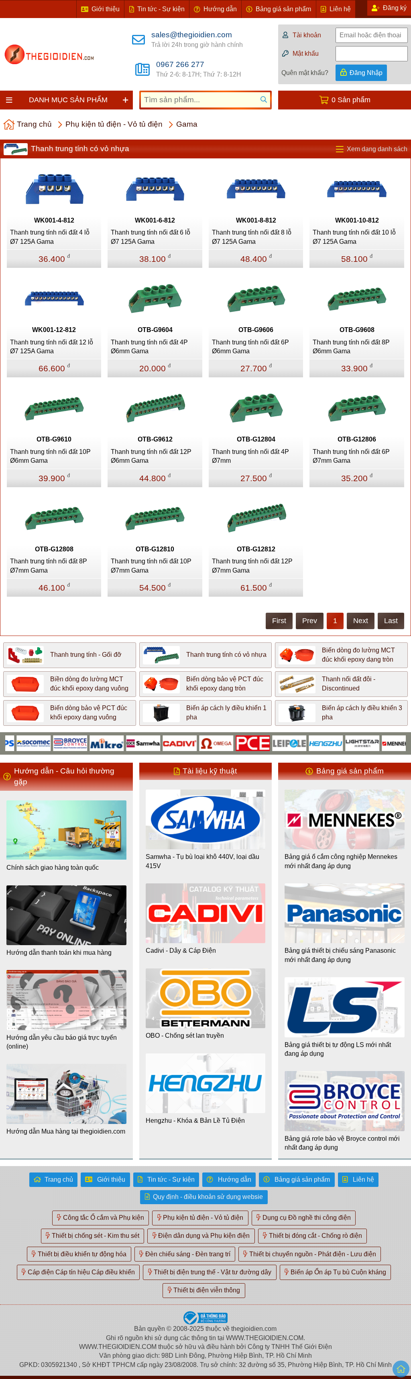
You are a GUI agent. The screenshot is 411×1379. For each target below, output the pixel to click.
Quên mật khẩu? (304, 72)
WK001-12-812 (54, 329)
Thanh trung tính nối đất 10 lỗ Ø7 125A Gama (354, 237)
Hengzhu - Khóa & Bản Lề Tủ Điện (195, 1120)
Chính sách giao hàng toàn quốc (52, 867)
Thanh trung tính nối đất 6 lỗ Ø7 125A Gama (150, 237)
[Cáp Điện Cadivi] (159, 742)
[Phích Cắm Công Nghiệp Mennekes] (378, 742)
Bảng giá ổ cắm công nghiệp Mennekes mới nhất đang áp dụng (341, 861)
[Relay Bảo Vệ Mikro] (86, 742)
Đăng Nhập (366, 72)
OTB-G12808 (54, 549)
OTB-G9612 (155, 439)
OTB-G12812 (256, 549)
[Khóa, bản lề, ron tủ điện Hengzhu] (305, 742)
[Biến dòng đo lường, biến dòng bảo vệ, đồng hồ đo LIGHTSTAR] (341, 742)
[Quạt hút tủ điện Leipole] (268, 742)
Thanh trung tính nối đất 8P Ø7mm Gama (48, 565)
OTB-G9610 (54, 439)
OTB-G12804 (256, 439)
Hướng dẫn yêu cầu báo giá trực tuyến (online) (61, 1042)
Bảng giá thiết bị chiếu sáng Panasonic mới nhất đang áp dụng (340, 955)
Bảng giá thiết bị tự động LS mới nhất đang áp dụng (338, 1049)
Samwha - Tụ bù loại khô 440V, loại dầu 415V (202, 861)
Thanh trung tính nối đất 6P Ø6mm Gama (250, 346)
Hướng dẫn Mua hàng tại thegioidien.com (65, 1131)
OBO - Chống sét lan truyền (185, 1035)
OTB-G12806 (357, 439)
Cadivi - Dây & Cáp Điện (181, 950)
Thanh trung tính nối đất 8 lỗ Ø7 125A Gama (251, 237)
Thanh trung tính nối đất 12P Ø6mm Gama (151, 456)
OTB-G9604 (155, 329)
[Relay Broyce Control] (49, 742)
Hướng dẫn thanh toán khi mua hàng (59, 952)
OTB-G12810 (155, 549)
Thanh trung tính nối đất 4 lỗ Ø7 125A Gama (50, 237)
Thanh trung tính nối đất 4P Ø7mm (250, 456)
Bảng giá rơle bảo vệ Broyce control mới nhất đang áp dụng (342, 1143)
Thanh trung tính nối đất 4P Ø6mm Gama (149, 346)
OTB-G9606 (255, 329)
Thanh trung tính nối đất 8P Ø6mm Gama (351, 346)
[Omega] (195, 742)
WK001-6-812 (155, 220)
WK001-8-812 (256, 220)
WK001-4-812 (54, 220)
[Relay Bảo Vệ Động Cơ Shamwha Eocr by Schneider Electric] (122, 742)
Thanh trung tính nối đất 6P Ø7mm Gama (351, 456)
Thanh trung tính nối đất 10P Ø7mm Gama (151, 565)
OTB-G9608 (357, 329)
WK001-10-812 (357, 220)
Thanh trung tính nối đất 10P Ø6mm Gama (50, 456)
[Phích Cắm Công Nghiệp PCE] (232, 742)
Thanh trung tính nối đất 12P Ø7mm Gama (252, 565)
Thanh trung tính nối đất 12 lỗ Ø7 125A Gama (51, 346)
